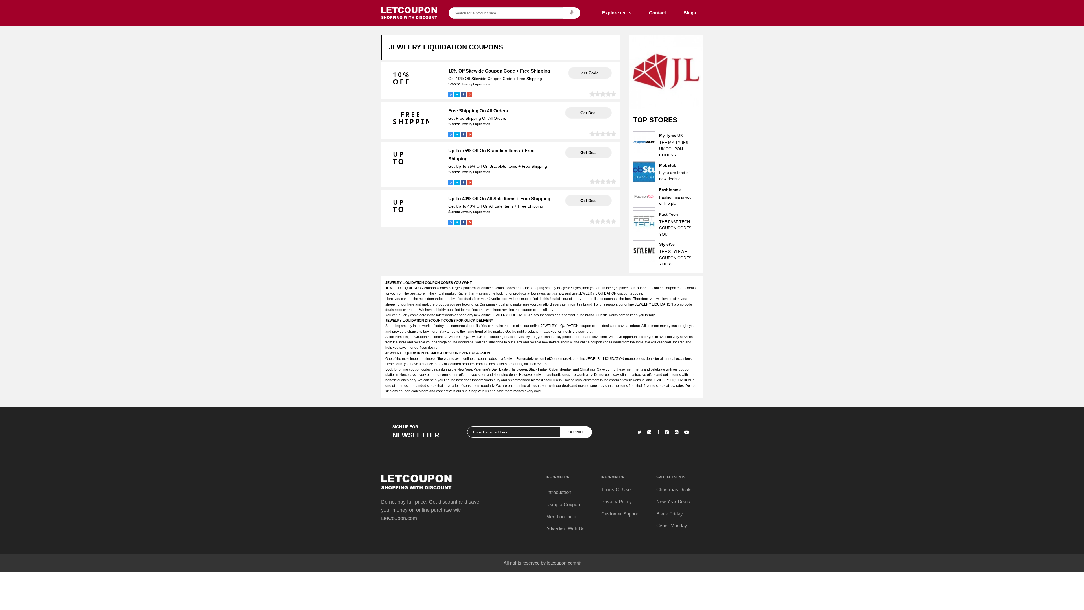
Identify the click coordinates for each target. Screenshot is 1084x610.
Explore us (615, 12)
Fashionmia (670, 190)
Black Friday (669, 514)
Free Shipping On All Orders (478, 110)
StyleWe (667, 244)
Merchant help (561, 516)
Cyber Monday (671, 525)
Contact (657, 12)
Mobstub (667, 165)
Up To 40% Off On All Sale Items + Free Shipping (499, 198)
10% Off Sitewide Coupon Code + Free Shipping (499, 71)
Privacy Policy (616, 501)
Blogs (689, 12)
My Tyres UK (671, 135)
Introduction (558, 492)
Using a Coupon (563, 504)
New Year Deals (673, 501)
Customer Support (620, 514)
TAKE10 (590, 73)
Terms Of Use (616, 489)
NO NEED (588, 112)
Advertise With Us (565, 528)
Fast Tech (668, 214)
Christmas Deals (674, 489)
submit (575, 432)
